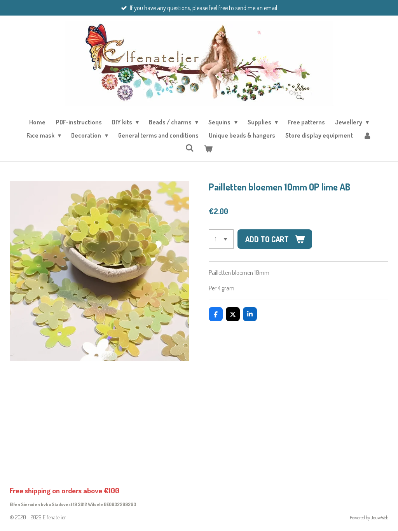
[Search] (189, 148)
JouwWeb (379, 518)
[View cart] (208, 148)
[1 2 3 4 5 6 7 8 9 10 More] (221, 239)
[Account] (367, 135)
